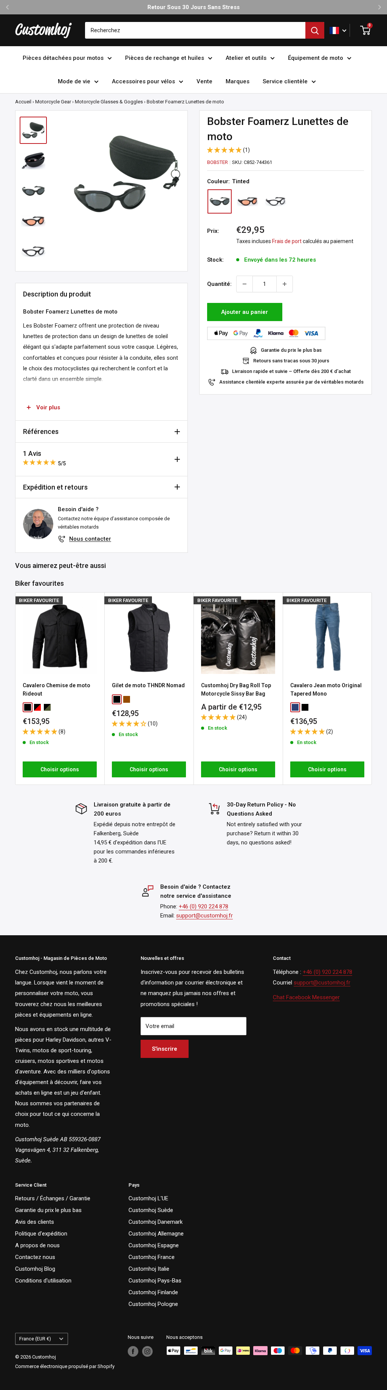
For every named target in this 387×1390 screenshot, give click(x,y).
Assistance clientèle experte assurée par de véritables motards (291, 382)
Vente (204, 81)
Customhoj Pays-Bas (154, 1280)
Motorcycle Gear (53, 102)
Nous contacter (90, 538)
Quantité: (219, 284)
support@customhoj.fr (204, 915)
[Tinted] (219, 201)
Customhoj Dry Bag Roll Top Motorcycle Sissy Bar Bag (236, 689)
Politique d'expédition (41, 1233)
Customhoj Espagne (153, 1245)
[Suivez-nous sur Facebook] (133, 1351)
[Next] (372, 688)
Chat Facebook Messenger (306, 997)
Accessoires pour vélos (143, 81)
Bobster (217, 162)
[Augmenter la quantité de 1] (285, 284)
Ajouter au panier (244, 312)
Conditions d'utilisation (43, 1280)
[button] (225, 150)
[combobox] (195, 30)
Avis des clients (34, 1221)
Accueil (23, 102)
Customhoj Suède (150, 1210)
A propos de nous (37, 1245)
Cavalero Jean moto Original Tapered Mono (326, 689)
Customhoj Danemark (155, 1221)
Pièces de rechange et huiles (164, 58)
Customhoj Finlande (153, 1292)
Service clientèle (285, 81)
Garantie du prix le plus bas (291, 350)
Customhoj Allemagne (156, 1233)
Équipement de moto (315, 58)
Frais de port (287, 241)
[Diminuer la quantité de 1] (244, 284)
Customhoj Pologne (153, 1304)
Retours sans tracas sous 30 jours (291, 360)
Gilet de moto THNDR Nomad (148, 685)
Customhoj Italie (148, 1268)
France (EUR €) (35, 1339)
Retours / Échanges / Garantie (52, 1198)
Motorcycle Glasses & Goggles (109, 102)
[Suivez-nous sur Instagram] (147, 1351)
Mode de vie (74, 81)
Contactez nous (35, 1257)
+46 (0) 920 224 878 (203, 906)
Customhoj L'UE (148, 1198)
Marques (237, 81)
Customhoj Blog (35, 1268)
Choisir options (59, 769)
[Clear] (275, 201)
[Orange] (247, 201)
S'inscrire (164, 1048)
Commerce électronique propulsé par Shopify (65, 1366)
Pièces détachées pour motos (63, 58)
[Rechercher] (314, 30)
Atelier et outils (246, 58)
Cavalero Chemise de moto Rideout (56, 689)
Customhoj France (151, 1257)
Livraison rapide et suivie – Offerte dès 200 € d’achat (291, 371)
